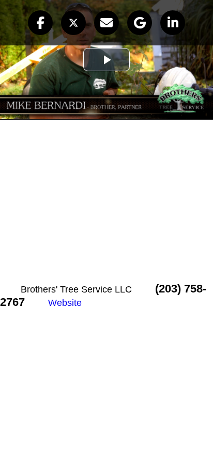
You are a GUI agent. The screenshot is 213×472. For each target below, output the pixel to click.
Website (65, 303)
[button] (40, 22)
